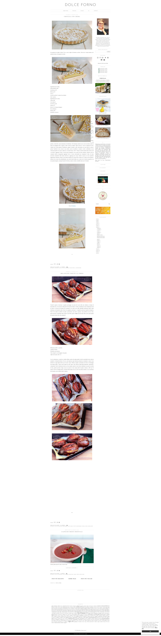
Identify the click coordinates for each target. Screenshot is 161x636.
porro (63, 618)
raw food (71, 574)
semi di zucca (58, 620)
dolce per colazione (84, 608)
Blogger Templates (78, 633)
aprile (98, 243)
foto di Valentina (65, 267)
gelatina (103, 613)
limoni (59, 615)
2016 (97, 225)
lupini (65, 615)
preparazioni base (71, 618)
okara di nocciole (69, 616)
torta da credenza (104, 620)
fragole (89, 613)
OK (150, 631)
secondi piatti (75, 619)
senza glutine (69, 620)
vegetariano (78, 267)
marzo (98, 244)
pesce (71, 617)
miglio (52, 616)
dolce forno (80, 5)
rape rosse (96, 618)
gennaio (98, 247)
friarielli (92, 613)
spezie (85, 620)
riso (64, 619)
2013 (97, 250)
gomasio (56, 614)
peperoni (62, 617)
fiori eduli (57, 613)
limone (56, 615)
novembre (98, 229)
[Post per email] (67, 525)
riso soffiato (70, 619)
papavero (96, 616)
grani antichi (60, 614)
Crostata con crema (72, 16)
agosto (98, 233)
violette (95, 621)
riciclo (54, 619)
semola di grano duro (64, 620)
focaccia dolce (62, 613)
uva (63, 621)
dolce (60, 267)
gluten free (53, 614)
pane (77, 616)
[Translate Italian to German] (102, 69)
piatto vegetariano (86, 617)
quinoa (86, 618)
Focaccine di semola (102, 125)
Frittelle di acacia (103, 78)
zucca (105, 621)
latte (66, 614)
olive (72, 616)
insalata (64, 614)
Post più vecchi (86, 578)
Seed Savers (88, 619)
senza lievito (73, 620)
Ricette (74, 10)
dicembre (98, 228)
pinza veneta (99, 617)
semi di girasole (102, 619)
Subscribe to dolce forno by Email (103, 63)
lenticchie (86, 614)
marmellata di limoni (93, 615)
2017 (97, 224)
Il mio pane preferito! (103, 138)
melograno (107, 615)
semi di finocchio (97, 619)
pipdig (86, 633)
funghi (100, 613)
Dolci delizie (102, 113)
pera (64, 617)
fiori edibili (53, 613)
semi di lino (107, 619)
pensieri (58, 617)
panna (88, 616)
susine (92, 620)
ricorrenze (57, 619)
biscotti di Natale (105, 605)
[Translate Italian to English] (102, 68)
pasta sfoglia (105, 616)
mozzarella (58, 616)
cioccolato (65, 607)
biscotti (99, 605)
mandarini (68, 615)
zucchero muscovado (57, 622)
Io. (88, 10)
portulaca (66, 618)
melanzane (100, 615)
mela (97, 615)
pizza (105, 617)
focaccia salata (66, 613)
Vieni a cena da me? (80, 574)
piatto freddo (66, 574)
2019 (97, 221)
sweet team (95, 620)
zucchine (62, 622)
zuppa (65, 622)
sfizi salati (80, 620)
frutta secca (96, 613)
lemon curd (82, 614)
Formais (75, 613)
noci (65, 616)
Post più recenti (58, 578)
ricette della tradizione (105, 618)
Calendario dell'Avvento (80, 606)
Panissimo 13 (85, 616)
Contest (96, 10)
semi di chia (92, 619)
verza (83, 621)
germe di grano (107, 613)
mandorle (71, 615)
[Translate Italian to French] (103, 70)
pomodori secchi (60, 618)
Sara (76, 313)
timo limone (99, 620)
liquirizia (62, 615)
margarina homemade (76, 615)
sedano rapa (84, 619)
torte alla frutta (60, 621)
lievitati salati (97, 614)
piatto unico (80, 617)
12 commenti (62, 525)
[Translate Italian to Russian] (102, 72)
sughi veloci (89, 620)
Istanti (82, 10)
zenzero (101, 621)
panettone (81, 616)
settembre (98, 232)
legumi (79, 614)
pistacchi (103, 617)
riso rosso (67, 619)
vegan (75, 574)
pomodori (56, 618)
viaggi (85, 621)
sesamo (77, 620)
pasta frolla (72, 267)
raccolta (89, 618)
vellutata (80, 621)
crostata (57, 267)
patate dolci (54, 617)
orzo (74, 616)
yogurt (98, 621)
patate (108, 616)
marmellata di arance (87, 615)
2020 (97, 220)
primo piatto (82, 618)
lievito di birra (103, 614)
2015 (97, 227)
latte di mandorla (74, 614)
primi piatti (77, 618)
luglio (98, 239)
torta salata (55, 621)
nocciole (62, 616)
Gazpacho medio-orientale (72, 531)
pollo (108, 617)
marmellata (81, 615)
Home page (65, 10)
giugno (98, 240)
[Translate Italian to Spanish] (102, 71)
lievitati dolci (90, 614)
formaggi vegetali (71, 613)
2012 (97, 251)
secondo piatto (80, 619)
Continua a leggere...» (72, 567)
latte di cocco (69, 614)
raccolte (93, 618)
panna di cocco (92, 616)
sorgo (83, 620)
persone (67, 617)
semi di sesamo (54, 620)
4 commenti (62, 573)
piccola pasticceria (92, 617)
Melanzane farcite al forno (72, 273)
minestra (55, 616)
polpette (53, 618)
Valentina (74, 205)
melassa (104, 615)
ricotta (61, 619)
